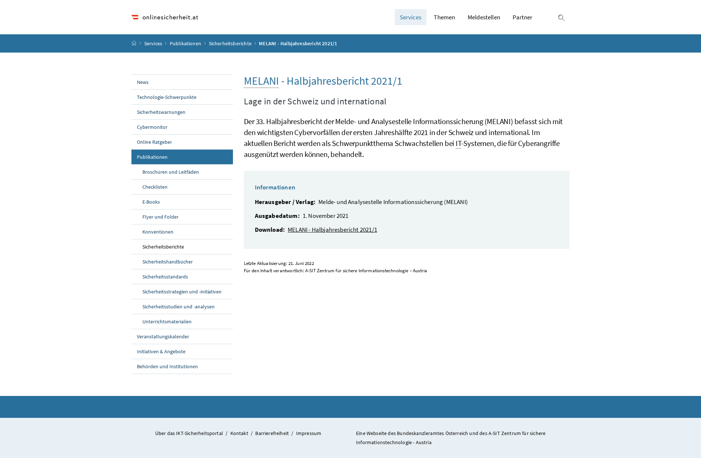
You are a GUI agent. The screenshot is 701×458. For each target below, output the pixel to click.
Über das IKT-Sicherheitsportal (189, 433)
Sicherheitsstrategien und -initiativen (182, 291)
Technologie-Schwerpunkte (166, 97)
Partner (522, 17)
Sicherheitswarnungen (161, 112)
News (143, 82)
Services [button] (410, 17)
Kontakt (239, 433)
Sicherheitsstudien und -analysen (178, 306)
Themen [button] (444, 17)
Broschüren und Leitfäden (170, 172)
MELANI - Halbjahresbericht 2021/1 (332, 230)
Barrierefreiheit (272, 433)
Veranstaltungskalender (163, 336)
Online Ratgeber (154, 142)
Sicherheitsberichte (231, 43)
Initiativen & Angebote (161, 351)
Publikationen (186, 43)
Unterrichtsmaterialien (167, 321)
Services (154, 43)
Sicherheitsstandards (165, 276)
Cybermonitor (152, 127)
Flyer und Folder (160, 216)
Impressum (309, 433)
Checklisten (155, 187)
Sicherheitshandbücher (167, 261)
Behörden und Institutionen (167, 366)
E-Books (151, 202)
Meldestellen (484, 17)
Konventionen (157, 231)
